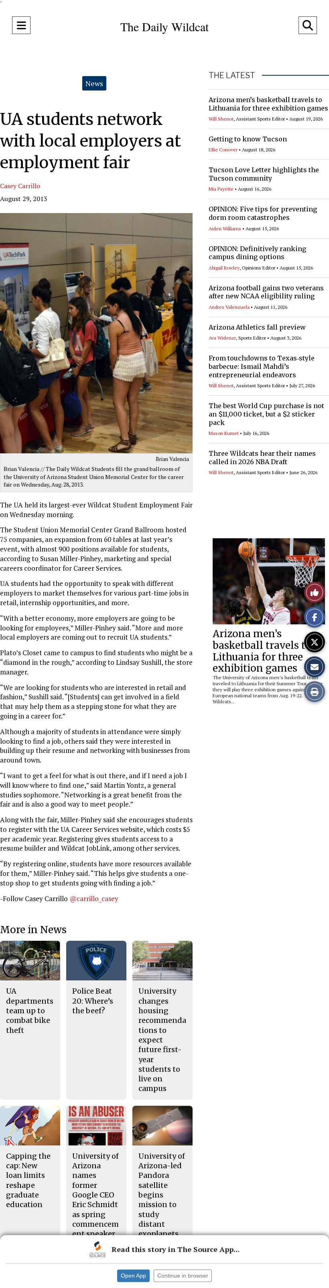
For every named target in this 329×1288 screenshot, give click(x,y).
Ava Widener (222, 338)
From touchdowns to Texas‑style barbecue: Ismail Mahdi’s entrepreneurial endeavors (262, 366)
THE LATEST (232, 75)
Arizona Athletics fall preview (257, 327)
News (94, 83)
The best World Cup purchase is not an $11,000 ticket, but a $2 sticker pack (266, 414)
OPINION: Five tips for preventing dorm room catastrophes (263, 213)
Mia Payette (221, 189)
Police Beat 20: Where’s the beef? (92, 1000)
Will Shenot (221, 119)
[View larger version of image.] (96, 333)
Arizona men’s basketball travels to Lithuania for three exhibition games (268, 104)
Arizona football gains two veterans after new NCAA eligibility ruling (266, 292)
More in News (33, 930)
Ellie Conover (223, 150)
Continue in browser (182, 1275)
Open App (133, 1275)
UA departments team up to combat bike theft (29, 1010)
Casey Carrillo (20, 185)
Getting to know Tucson (248, 139)
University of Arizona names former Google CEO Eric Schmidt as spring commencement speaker (95, 1194)
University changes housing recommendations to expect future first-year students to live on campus (162, 1039)
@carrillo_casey (93, 898)
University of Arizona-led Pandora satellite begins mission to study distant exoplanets (161, 1194)
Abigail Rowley (224, 268)
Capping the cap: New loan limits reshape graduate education (28, 1180)
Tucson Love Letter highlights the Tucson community (264, 174)
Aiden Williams (225, 228)
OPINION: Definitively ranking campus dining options (257, 253)
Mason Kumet (224, 433)
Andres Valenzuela (229, 307)
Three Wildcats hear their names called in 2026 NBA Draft (262, 457)
